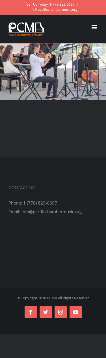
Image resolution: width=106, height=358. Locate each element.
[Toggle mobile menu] (95, 27)
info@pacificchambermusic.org (53, 9)
